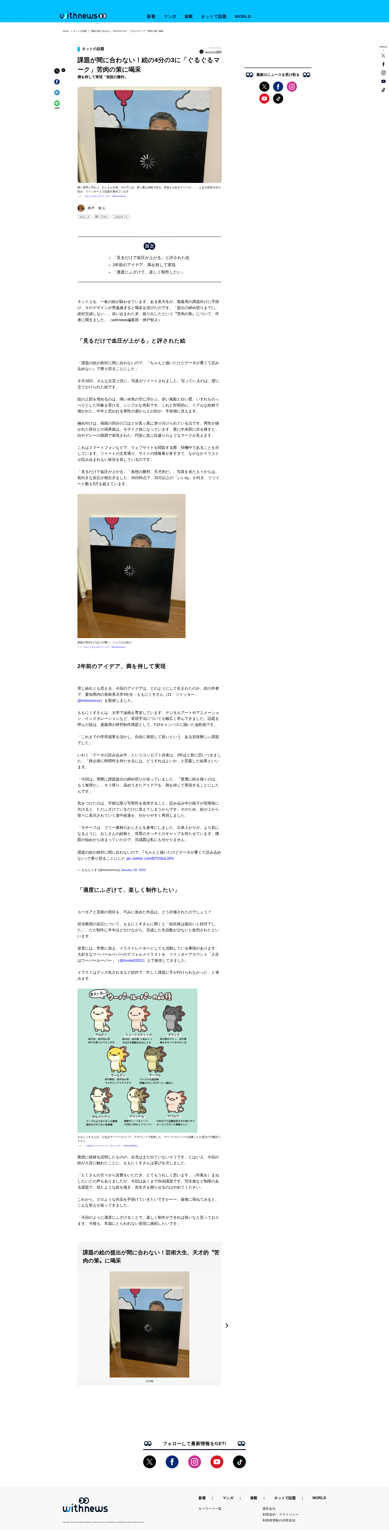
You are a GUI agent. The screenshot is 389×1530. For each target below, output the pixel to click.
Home (66, 31)
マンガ (170, 16)
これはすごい (121, 216)
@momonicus (89, 700)
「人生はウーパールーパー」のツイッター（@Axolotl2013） (111, 1146)
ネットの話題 (80, 31)
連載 (188, 16)
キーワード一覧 (210, 1508)
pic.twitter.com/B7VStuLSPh (150, 858)
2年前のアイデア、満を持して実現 (144, 265)
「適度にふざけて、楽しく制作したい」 (149, 272)
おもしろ (84, 216)
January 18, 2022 (133, 870)
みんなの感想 (213, 51)
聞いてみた (101, 216)
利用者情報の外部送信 (279, 1520)
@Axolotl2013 (131, 960)
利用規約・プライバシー (280, 1514)
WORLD (243, 16)
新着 (151, 16)
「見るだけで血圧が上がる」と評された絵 (151, 257)
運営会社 (269, 1508)
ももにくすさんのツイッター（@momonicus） (105, 196)
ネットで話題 (213, 16)
